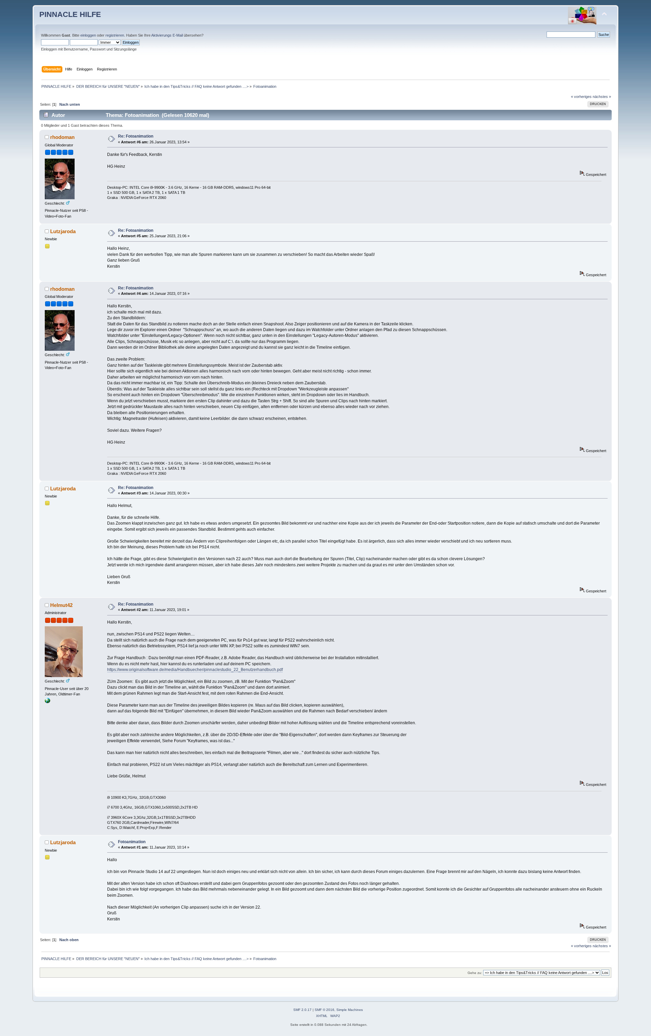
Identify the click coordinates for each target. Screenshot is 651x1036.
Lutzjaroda (63, 231)
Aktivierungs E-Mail (167, 35)
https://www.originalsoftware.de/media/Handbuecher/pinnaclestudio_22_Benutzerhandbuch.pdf (195, 669)
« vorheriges (581, 97)
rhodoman (62, 137)
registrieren (114, 35)
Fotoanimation (131, 841)
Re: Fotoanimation (135, 136)
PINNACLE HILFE (70, 14)
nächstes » (602, 97)
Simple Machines (349, 1010)
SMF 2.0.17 (302, 1010)
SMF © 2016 (324, 1010)
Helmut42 (61, 605)
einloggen (88, 35)
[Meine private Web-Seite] (47, 702)
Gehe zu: (475, 973)
